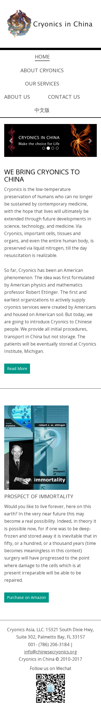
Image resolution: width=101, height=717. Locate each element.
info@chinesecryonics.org (50, 652)
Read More (17, 368)
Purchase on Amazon (26, 597)
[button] (11, 140)
